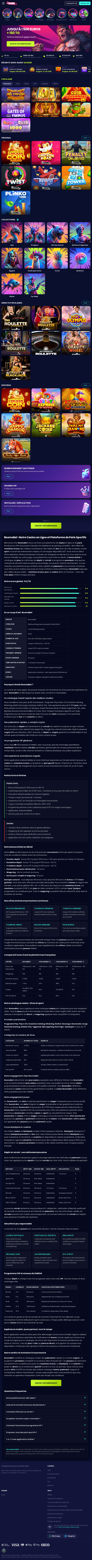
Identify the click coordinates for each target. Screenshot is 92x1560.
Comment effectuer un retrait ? (20, 1412)
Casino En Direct (53, 1474)
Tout (18, 84)
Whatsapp (56, 1536)
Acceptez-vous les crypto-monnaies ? (23, 1418)
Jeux (49, 1470)
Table (55, 84)
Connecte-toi (71, 3)
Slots (27, 84)
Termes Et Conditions (55, 1499)
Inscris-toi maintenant (20, 44)
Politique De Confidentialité (57, 1506)
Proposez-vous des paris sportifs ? (21, 1432)
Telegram (71, 1536)
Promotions (51, 1478)
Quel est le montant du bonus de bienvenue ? (26, 1405)
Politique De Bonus (54, 1521)
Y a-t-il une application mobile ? (20, 1439)
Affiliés (49, 1495)
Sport (3, 1495)
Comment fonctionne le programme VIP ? (24, 1425)
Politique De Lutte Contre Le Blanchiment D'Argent (65, 1510)
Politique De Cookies (54, 1518)
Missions (50, 1485)
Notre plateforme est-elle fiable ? (21, 1398)
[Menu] (3, 3)
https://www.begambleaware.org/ (68, 1527)
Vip (48, 1482)
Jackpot (44, 84)
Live (35, 84)
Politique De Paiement (55, 1514)
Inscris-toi (85, 3)
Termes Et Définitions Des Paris (58, 1502)
